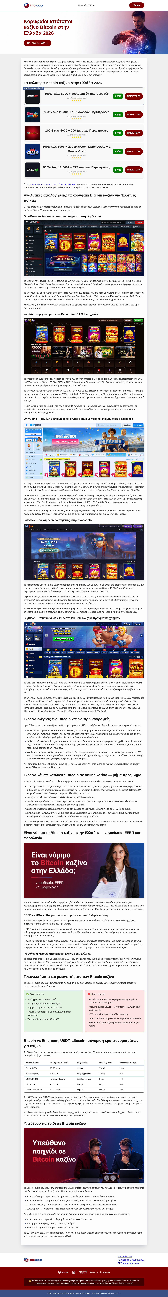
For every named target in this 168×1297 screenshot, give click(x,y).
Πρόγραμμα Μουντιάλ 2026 (131, 1260)
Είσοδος (137, 5)
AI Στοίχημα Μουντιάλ (128, 1263)
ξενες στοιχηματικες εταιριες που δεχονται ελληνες (51, 184)
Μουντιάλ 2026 (85, 5)
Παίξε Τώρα (133, 96)
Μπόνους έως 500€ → (37, 43)
